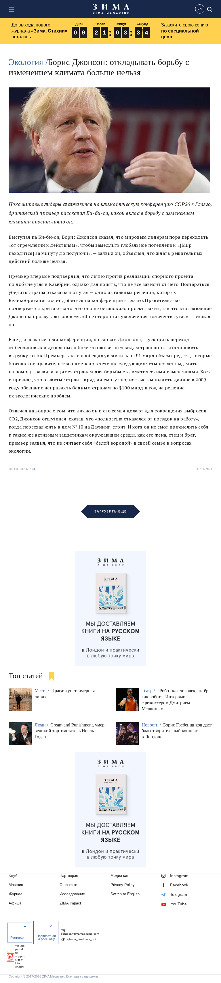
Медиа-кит (119, 875)
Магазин (16, 885)
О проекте (68, 885)
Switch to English (125, 894)
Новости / (152, 724)
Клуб (13, 875)
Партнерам (69, 875)
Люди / (42, 724)
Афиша (15, 903)
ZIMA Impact (70, 903)
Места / (42, 690)
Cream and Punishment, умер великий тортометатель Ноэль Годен (69, 730)
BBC (32, 469)
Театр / (149, 690)
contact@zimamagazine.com (80, 933)
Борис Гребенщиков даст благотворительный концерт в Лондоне (177, 730)
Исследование (72, 894)
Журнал (15, 894)
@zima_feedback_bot (81, 939)
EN (200, 8)
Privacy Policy (122, 885)
